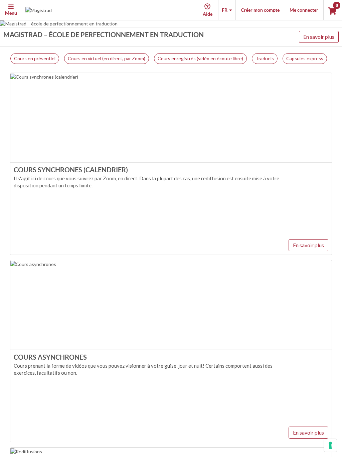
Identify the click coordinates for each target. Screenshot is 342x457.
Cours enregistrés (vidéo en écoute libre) (200, 58)
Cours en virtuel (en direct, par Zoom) (106, 58)
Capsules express (304, 58)
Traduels (264, 58)
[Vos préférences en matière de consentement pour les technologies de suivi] (330, 445)
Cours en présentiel (34, 58)
